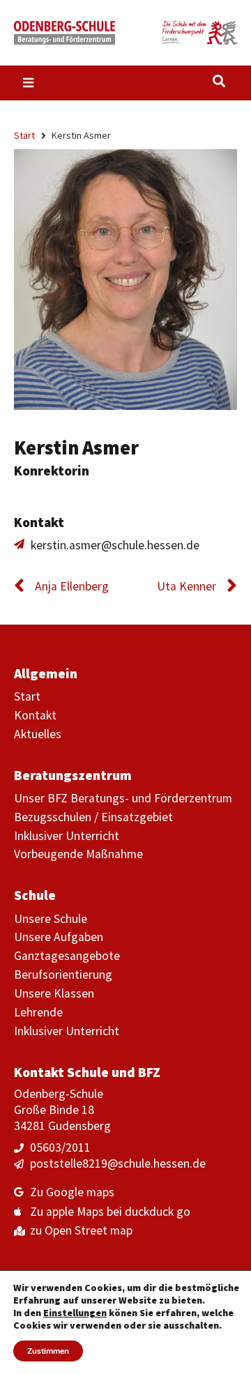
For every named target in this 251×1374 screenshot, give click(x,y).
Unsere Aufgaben (58, 937)
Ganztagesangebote (67, 955)
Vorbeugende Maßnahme (78, 854)
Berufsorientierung (63, 974)
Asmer (110, 447)
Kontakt (35, 715)
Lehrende (38, 1012)
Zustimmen (48, 1351)
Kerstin (46, 447)
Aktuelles (37, 734)
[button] (218, 80)
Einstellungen (75, 1312)
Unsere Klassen (54, 993)
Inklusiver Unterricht (66, 836)
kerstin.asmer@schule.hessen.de (115, 545)
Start (24, 135)
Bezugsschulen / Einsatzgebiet (93, 817)
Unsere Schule (50, 918)
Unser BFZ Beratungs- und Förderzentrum (123, 798)
